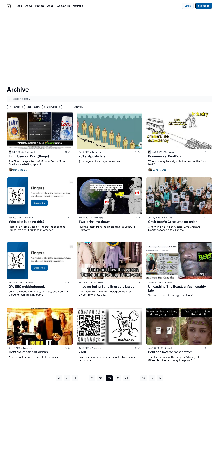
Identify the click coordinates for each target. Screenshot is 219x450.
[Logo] (9, 5)
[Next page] (152, 378)
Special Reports (33, 106)
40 (118, 378)
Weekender (15, 106)
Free (66, 106)
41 (126, 378)
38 (100, 378)
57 (143, 378)
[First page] (59, 378)
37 (92, 378)
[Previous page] (67, 378)
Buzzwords (52, 106)
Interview (78, 106)
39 (109, 378)
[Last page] (160, 378)
